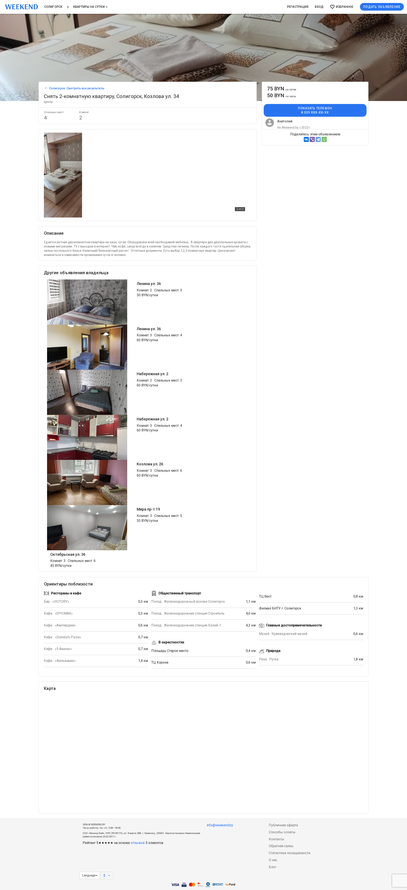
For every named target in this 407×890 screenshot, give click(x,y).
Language (89, 875)
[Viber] (312, 139)
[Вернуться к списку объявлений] (45, 88)
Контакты (276, 839)
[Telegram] (318, 139)
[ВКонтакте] (306, 139)
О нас (273, 860)
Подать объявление (381, 6)
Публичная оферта (283, 825)
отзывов (138, 843)
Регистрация (298, 6)
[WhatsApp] (324, 139)
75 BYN (281, 89)
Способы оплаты (282, 832)
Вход (319, 6)
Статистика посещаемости (289, 853)
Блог (272, 867)
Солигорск (53, 6)
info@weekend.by (220, 825)
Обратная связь (281, 846)
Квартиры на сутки (89, 6)
